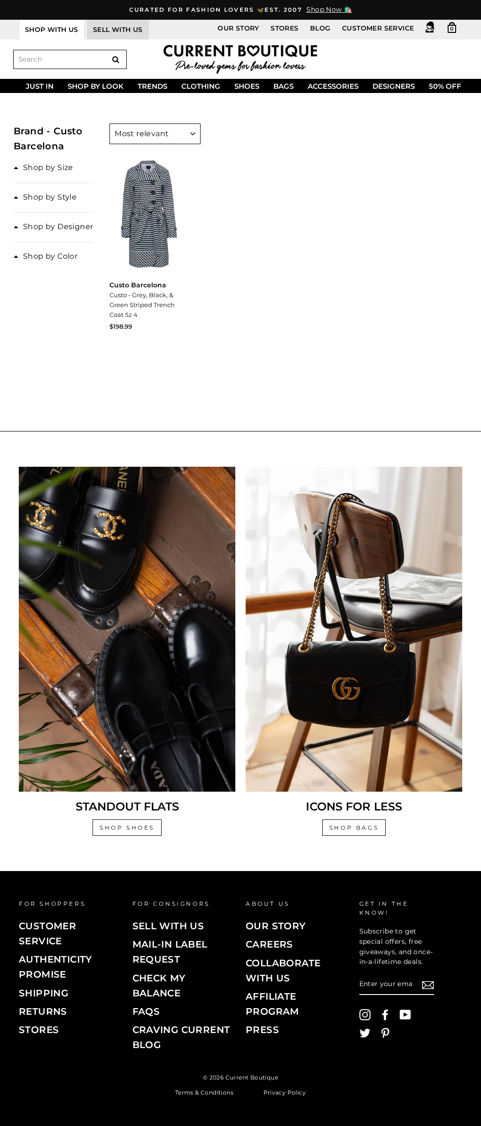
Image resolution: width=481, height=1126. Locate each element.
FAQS (146, 1011)
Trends (152, 86)
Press (262, 1029)
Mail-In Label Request (170, 952)
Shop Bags (354, 827)
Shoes (246, 86)
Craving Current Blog (181, 1037)
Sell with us (118, 29)
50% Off (445, 86)
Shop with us (51, 29)
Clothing (200, 86)
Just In (40, 86)
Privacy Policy (285, 1091)
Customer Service (378, 28)
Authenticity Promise (55, 967)
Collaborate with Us (283, 970)
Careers (269, 944)
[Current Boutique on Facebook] (385, 1014)
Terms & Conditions (204, 1091)
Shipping (43, 993)
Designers (393, 86)
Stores (284, 28)
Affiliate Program (272, 1004)
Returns (43, 1011)
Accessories (333, 86)
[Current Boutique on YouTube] (405, 1014)
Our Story (238, 28)
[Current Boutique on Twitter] (365, 1033)
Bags (283, 86)
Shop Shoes (127, 827)
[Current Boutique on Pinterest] (385, 1033)
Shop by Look (96, 86)
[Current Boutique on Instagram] (365, 1014)
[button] (43, 167)
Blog (320, 28)
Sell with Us (168, 926)
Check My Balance (159, 985)
